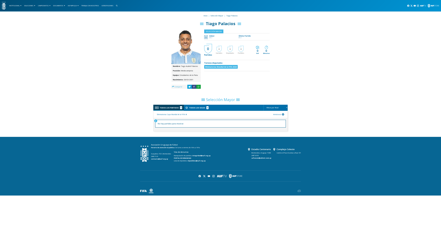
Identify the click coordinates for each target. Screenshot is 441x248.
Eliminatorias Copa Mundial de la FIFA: (172, 114)
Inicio (206, 15)
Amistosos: (278, 114)
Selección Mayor (217, 15)
